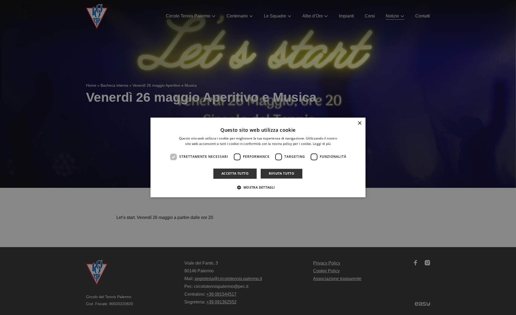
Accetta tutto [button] (235, 173)
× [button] (359, 123)
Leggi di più (322, 144)
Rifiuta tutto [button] (281, 173)
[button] (258, 187)
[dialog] (258, 157)
